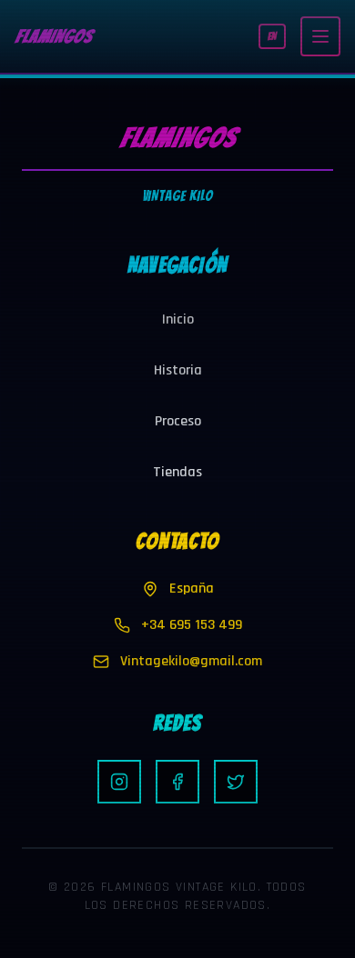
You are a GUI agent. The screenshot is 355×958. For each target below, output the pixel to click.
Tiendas (177, 472)
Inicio (178, 319)
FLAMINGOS (53, 36)
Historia (178, 370)
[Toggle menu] (320, 36)
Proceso (178, 421)
